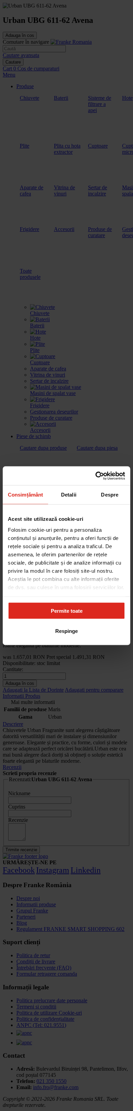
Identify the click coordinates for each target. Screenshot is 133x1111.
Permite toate (67, 611)
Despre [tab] (109, 495)
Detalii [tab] (68, 495)
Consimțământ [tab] (25, 495)
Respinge (66, 631)
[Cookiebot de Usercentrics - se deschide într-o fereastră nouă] (95, 475)
